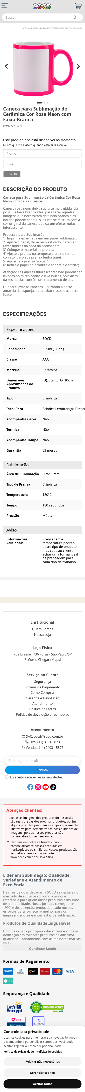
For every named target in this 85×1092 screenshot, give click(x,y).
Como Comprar (43, 692)
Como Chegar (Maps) (44, 659)
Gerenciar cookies (42, 1073)
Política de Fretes (42, 709)
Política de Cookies (49, 1051)
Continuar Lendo (42, 948)
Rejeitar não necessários (42, 1061)
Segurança (42, 681)
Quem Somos (42, 629)
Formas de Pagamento (42, 687)
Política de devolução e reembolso (42, 714)
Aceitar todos (42, 1084)
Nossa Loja (42, 634)
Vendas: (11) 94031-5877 (44, 747)
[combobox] (42, 17)
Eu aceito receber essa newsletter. (36, 777)
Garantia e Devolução (42, 698)
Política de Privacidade (19, 1051)
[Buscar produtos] (74, 17)
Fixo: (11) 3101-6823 (45, 742)
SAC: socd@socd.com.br (44, 736)
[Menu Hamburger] (4, 5)
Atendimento (42, 703)
